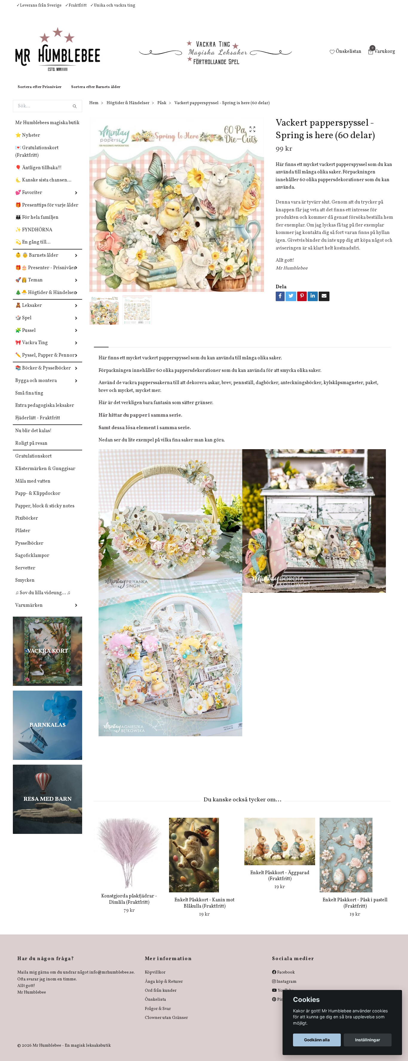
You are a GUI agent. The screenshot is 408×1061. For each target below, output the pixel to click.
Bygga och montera (36, 387)
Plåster (22, 537)
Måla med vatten (32, 487)
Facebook (285, 978)
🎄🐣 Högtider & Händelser (45, 298)
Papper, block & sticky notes (44, 512)
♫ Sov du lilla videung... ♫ (42, 599)
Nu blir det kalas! (33, 437)
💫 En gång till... (32, 248)
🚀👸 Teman (29, 286)
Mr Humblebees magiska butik (47, 129)
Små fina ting (29, 399)
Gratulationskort (33, 462)
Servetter (25, 574)
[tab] (101, 348)
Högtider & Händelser (128, 109)
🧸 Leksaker (28, 311)
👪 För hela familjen (37, 223)
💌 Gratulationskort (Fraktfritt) (37, 158)
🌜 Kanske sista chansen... (43, 186)
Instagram (286, 988)
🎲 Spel (23, 324)
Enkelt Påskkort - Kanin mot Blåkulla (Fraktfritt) (204, 909)
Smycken (25, 586)
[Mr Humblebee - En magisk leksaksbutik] (62, 55)
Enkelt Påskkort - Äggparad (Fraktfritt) (279, 882)
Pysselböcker (29, 549)
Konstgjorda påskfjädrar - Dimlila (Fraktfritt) (129, 905)
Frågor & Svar (158, 1015)
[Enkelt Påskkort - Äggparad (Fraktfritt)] (279, 847)
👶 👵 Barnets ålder (36, 261)
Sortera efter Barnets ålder (95, 93)
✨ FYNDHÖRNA (33, 236)
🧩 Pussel (25, 336)
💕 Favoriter (28, 198)
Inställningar (367, 1039)
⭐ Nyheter (27, 141)
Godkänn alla (317, 1039)
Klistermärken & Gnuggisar (45, 475)
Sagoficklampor (32, 561)
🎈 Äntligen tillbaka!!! (38, 174)
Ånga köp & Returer (164, 988)
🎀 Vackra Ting (31, 349)
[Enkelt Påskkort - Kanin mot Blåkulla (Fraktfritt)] (204, 861)
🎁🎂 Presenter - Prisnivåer (45, 274)
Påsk (161, 109)
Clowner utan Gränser (166, 1024)
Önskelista (155, 1005)
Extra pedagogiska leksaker (44, 411)
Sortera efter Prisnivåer (40, 93)
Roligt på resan (31, 449)
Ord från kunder (161, 997)
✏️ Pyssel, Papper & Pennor (45, 361)
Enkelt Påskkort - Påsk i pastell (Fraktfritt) (355, 909)
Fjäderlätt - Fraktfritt (37, 424)
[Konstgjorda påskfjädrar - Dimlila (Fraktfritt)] (129, 859)
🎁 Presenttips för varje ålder (46, 211)
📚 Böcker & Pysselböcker (43, 374)
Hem (94, 109)
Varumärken (29, 611)
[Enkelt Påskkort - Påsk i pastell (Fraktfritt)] (355, 861)
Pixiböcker (26, 524)
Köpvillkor (155, 978)
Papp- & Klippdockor (37, 499)
